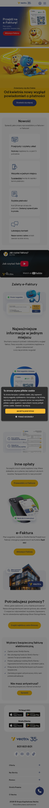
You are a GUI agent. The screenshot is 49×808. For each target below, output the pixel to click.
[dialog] (24, 404)
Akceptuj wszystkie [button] (25, 411)
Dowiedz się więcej (22, 405)
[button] (24, 416)
